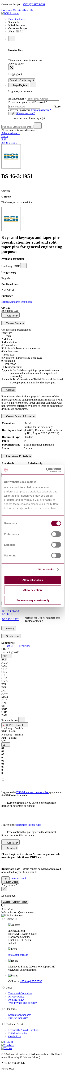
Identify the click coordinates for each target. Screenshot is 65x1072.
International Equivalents (18, 456)
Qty (3, 740)
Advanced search (10, 133)
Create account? (25, 113)
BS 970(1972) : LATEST (10, 612)
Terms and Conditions (20, 993)
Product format (9, 720)
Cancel (13, 80)
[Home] (10, 13)
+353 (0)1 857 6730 (34, 4)
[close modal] (11, 67)
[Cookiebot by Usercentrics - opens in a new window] (46, 469)
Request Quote (10, 882)
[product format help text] (21, 719)
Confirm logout (26, 80)
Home (4, 136)
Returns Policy (16, 999)
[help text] (23, 265)
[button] (6, 656)
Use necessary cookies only (32, 600)
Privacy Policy (16, 996)
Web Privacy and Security (22, 1002)
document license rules (29, 824)
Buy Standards (16, 19)
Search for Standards (19, 1014)
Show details (46, 569)
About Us (27, 10)
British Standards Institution (16, 301)
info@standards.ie (18, 954)
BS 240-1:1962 (10, 619)
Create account (18, 878)
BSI (3, 139)
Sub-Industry (12, 636)
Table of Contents (15, 323)
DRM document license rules (32, 792)
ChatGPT (10, 645)
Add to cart (12, 315)
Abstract (10, 390)
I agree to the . (21, 824)
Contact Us (14, 1036)
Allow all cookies (32, 579)
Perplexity (24, 645)
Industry (10, 628)
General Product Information (20, 416)
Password (34, 106)
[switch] (56, 534)
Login (12, 113)
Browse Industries (18, 1017)
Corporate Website (11, 10)
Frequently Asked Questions (23, 1030)
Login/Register (20, 85)
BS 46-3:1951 (9, 142)
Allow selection (32, 590)
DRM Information (18, 1033)
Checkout (12, 848)
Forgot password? (41, 109)
